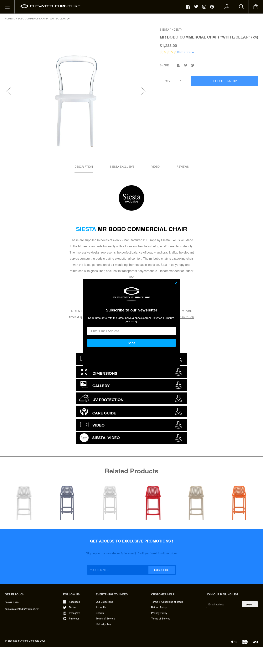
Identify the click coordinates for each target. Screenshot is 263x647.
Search (100, 613)
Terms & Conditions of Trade (167, 601)
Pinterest (74, 618)
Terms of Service (105, 618)
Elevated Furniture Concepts (23, 640)
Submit (250, 604)
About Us (101, 607)
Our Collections (104, 601)
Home (8, 18)
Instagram (74, 613)
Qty (167, 81)
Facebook (74, 601)
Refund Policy (159, 607)
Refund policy (103, 624)
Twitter (72, 607)
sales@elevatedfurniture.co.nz (22, 609)
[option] (76, 87)
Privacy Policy (159, 613)
